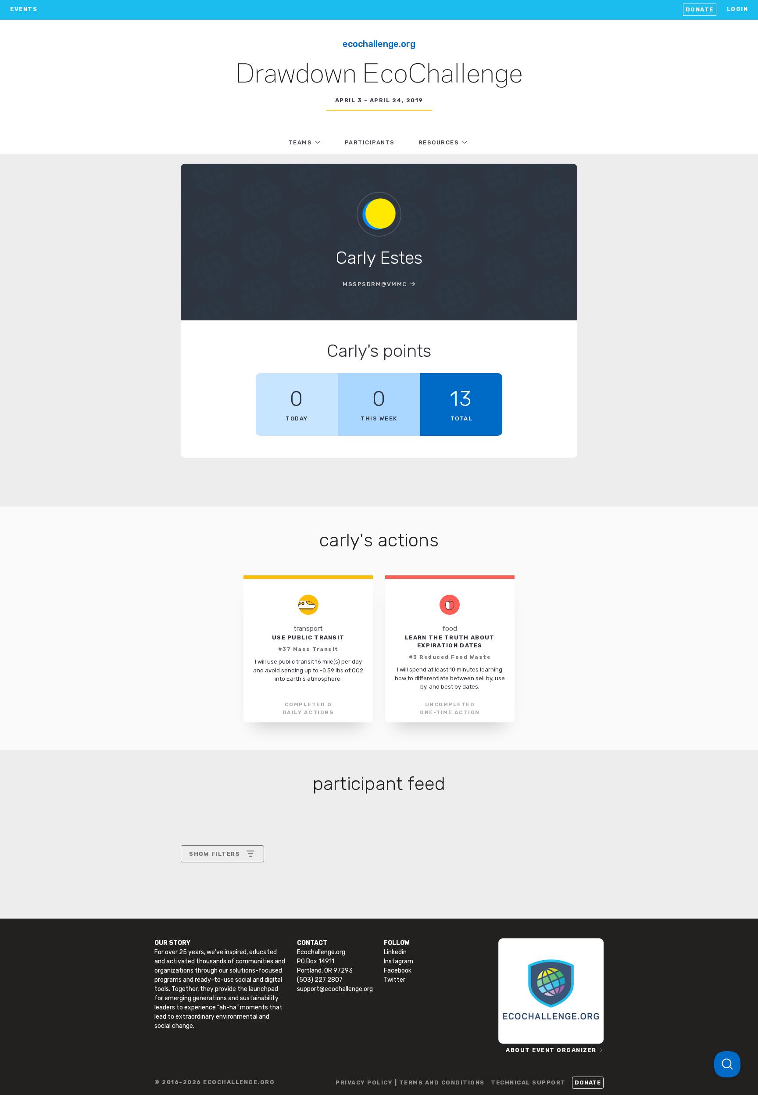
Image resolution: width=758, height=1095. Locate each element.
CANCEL (202, 929)
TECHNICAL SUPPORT (528, 1082)
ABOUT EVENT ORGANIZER (551, 1050)
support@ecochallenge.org (335, 989)
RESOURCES (438, 142)
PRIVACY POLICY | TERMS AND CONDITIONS (410, 1082)
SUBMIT (253, 929)
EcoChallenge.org (379, 44)
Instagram (398, 961)
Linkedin (395, 952)
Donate (700, 9)
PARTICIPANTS (370, 142)
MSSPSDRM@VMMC (375, 284)
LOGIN (737, 9)
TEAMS (300, 142)
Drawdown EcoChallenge (379, 75)
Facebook (397, 970)
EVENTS (23, 9)
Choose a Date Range (221, 886)
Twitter (394, 980)
